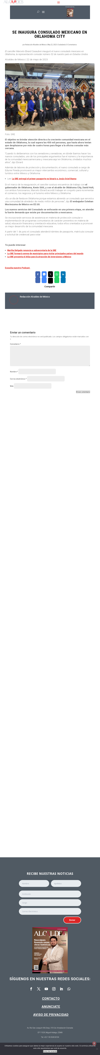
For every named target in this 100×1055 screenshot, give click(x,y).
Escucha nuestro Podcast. (17, 267)
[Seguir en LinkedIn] (61, 989)
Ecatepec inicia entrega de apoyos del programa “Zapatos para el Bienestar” (46, 544)
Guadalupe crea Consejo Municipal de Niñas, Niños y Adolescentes (42, 832)
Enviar (72, 920)
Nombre (14, 372)
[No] (97, 1049)
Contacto (51, 998)
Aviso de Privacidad (51, 1014)
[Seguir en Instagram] (53, 989)
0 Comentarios (72, 45)
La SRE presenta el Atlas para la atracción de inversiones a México (39, 256)
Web (11, 386)
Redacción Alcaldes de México (36, 45)
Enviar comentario (83, 392)
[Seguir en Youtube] (46, 989)
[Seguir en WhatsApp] (69, 989)
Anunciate (51, 1006)
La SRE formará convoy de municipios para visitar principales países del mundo (45, 253)
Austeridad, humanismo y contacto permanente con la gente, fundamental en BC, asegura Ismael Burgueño (48, 616)
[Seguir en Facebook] (31, 989)
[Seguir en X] (38, 989)
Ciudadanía (61, 45)
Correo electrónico (18, 379)
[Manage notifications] (94, 1043)
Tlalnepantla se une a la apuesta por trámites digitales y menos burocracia (46, 474)
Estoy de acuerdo (50, 1051)
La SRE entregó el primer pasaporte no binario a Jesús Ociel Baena (44, 178)
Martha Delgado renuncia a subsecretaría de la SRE (31, 250)
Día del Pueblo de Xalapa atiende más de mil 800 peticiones (39, 688)
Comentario (15, 344)
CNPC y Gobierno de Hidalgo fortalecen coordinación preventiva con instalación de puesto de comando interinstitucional (50, 760)
